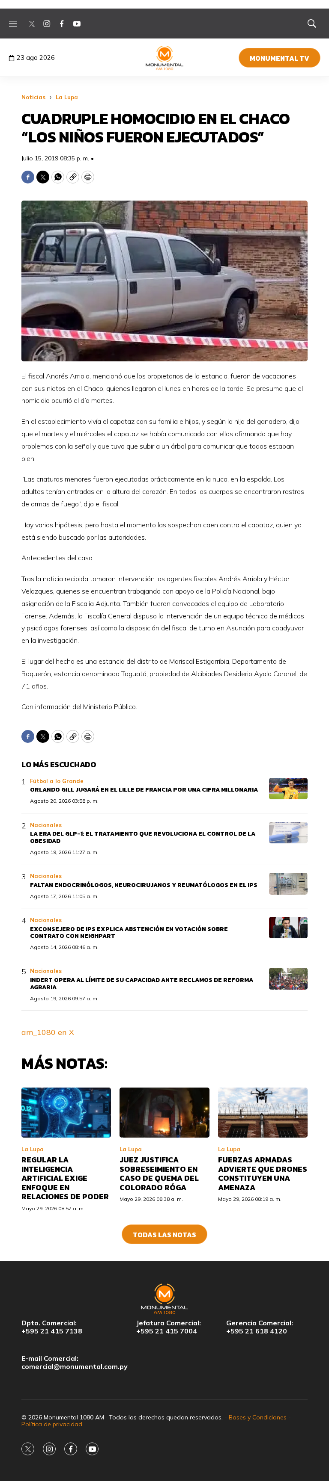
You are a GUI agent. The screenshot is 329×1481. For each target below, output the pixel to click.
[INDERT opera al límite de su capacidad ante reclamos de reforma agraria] (288, 979)
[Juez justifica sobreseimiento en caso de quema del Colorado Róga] (164, 1113)
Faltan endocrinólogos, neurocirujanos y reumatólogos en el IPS (143, 885)
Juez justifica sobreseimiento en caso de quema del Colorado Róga (159, 1173)
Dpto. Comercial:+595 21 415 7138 (51, 1327)
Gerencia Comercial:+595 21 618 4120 (259, 1327)
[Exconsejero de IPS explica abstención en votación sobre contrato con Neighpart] (288, 928)
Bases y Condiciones (258, 1417)
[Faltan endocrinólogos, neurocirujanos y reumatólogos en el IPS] (288, 884)
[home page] (164, 58)
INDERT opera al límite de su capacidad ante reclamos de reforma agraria (141, 984)
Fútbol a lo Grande (57, 780)
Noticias (33, 97)
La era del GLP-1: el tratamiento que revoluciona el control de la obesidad (142, 837)
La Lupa (67, 97)
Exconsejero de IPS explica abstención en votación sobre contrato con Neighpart (129, 933)
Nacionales (46, 825)
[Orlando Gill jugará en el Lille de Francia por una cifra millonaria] (288, 789)
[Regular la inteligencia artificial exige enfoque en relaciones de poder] (66, 1113)
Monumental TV (279, 58)
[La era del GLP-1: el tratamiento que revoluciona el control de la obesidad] (288, 833)
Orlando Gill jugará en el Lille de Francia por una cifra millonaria (144, 789)
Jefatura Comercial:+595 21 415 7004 (168, 1327)
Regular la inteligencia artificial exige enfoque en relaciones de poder (65, 1178)
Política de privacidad (51, 1424)
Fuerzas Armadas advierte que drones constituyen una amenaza (262, 1173)
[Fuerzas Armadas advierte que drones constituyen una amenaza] (263, 1113)
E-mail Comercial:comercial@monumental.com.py (74, 1362)
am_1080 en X (47, 1032)
